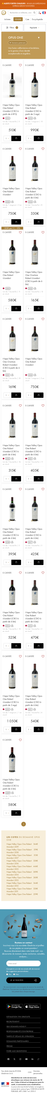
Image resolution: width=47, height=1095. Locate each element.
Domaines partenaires (18, 1041)
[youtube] (26, 1059)
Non (17, 974)
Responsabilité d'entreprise (20, 1031)
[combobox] (35, 27)
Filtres (13, 27)
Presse (10, 1046)
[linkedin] (32, 1059)
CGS (29, 1072)
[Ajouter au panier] (16, 138)
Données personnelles (37, 1072)
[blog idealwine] (38, 1059)
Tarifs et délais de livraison (20, 1036)
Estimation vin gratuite (18, 1016)
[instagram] (20, 1059)
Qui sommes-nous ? (16, 1026)
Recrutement (13, 1021)
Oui (10, 974)
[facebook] (8, 1059)
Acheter (7, 19)
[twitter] (14, 1059)
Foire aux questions (17, 1051)
